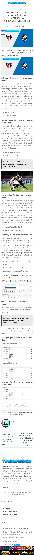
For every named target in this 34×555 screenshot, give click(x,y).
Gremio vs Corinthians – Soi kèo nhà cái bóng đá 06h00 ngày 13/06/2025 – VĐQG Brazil (8, 439)
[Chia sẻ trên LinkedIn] (25, 405)
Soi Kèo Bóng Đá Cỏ (17, 10)
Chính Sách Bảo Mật (10, 511)
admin (25, 26)
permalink (21, 414)
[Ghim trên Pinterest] (22, 405)
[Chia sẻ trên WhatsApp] (8, 405)
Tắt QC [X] (17, 545)
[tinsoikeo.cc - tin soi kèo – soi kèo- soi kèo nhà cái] (17, 3)
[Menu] (2, 3)
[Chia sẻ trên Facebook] (11, 405)
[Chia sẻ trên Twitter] (15, 405)
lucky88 (5, 488)
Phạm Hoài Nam (23, 528)
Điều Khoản (7, 508)
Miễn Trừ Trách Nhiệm (11, 515)
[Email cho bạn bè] (18, 405)
